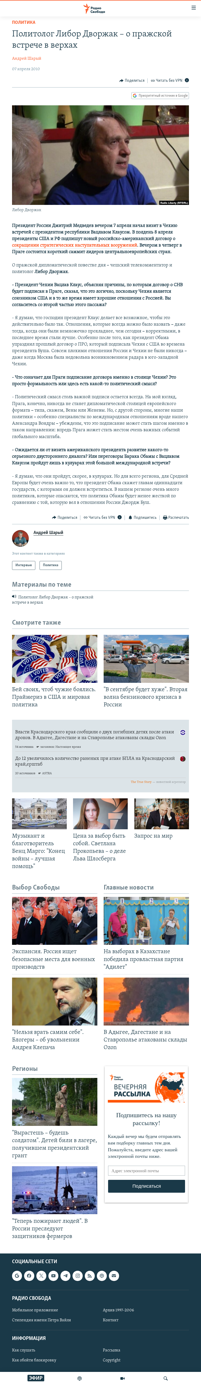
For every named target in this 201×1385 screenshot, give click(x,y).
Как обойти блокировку (34, 1361)
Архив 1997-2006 (118, 1310)
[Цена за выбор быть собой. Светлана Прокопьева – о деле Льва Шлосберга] (100, 813)
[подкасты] (79, 1378)
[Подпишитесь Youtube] (53, 1276)
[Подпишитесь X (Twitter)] (41, 1276)
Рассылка (111, 1350)
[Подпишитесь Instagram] (77, 1276)
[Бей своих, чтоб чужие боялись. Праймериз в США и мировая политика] (54, 659)
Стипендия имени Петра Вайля (41, 1320)
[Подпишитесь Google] (17, 1276)
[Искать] (166, 1378)
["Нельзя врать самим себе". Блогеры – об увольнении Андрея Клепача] (54, 1002)
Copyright (111, 1361)
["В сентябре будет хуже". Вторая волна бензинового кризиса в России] (146, 659)
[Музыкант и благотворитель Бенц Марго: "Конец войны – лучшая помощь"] (39, 813)
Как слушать (23, 1350)
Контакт (110, 1320)
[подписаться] (114, 1276)
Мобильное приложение (35, 1310)
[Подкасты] (102, 1276)
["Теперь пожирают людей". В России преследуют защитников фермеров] (54, 1190)
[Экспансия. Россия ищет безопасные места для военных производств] (54, 921)
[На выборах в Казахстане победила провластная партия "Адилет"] (146, 921)
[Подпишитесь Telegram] (65, 1276)
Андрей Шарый (26, 59)
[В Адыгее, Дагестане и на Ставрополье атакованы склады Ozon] (146, 1002)
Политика (23, 22)
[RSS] (90, 1276)
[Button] (131, 80)
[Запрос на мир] (161, 813)
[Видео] (122, 1378)
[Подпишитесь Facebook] (29, 1276)
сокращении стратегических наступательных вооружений (74, 245)
